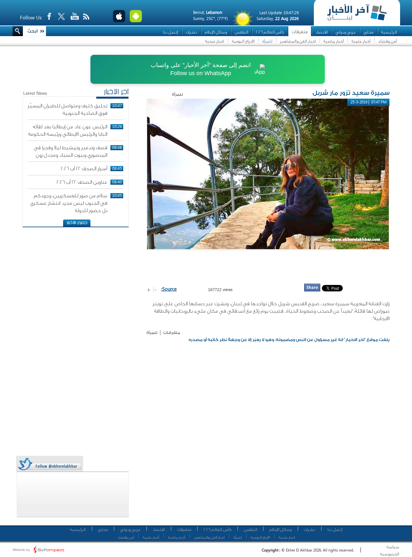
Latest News (35, 93)
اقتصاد (321, 32)
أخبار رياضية (333, 41)
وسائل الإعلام (216, 32)
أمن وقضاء (387, 41)
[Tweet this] (49, 464)
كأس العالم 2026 (270, 32)
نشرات (191, 32)
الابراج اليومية (243, 41)
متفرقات (300, 31)
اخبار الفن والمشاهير (298, 41)
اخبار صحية (214, 41)
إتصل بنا (170, 32)
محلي (368, 32)
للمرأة (267, 41)
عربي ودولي (345, 32)
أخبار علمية (360, 41)
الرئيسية (389, 32)
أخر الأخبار (116, 92)
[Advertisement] (268, 266)
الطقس (241, 32)
